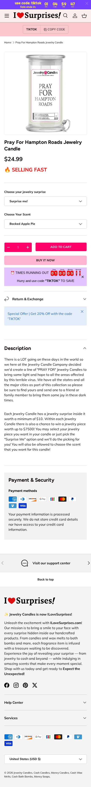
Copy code (56, 29)
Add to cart (61, 247)
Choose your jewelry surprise (25, 192)
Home (7, 42)
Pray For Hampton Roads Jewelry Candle (39, 42)
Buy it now (45, 260)
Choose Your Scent (17, 214)
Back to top (45, 579)
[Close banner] (83, 277)
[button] (84, 15)
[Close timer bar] (86, 3)
